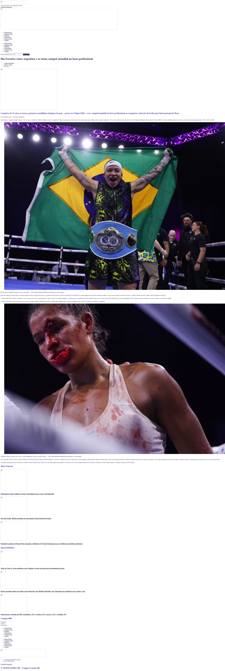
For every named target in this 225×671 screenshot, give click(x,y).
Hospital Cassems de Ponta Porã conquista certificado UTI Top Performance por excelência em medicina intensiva (42, 544)
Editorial (6, 35)
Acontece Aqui (8, 34)
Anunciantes (7, 37)
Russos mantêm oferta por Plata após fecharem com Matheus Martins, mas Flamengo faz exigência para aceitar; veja (43, 591)
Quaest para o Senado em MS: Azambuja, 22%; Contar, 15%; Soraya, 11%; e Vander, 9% (33, 614)
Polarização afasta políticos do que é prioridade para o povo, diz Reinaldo (27, 494)
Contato (6, 40)
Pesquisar (3, 54)
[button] (112, 622)
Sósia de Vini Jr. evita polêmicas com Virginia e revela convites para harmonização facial (32, 568)
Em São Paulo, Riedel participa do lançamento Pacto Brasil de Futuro (26, 518)
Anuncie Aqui (8, 39)
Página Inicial (8, 32)
